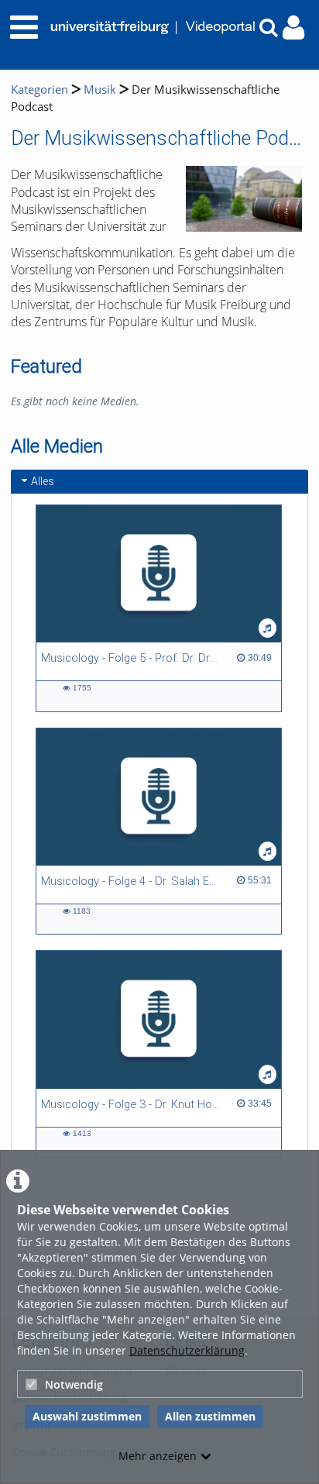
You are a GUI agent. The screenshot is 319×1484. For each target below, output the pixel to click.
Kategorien (39, 89)
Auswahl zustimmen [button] (87, 1416)
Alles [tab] (42, 481)
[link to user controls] (293, 27)
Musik (100, 89)
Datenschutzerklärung (187, 1350)
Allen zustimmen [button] (210, 1416)
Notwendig (74, 1384)
